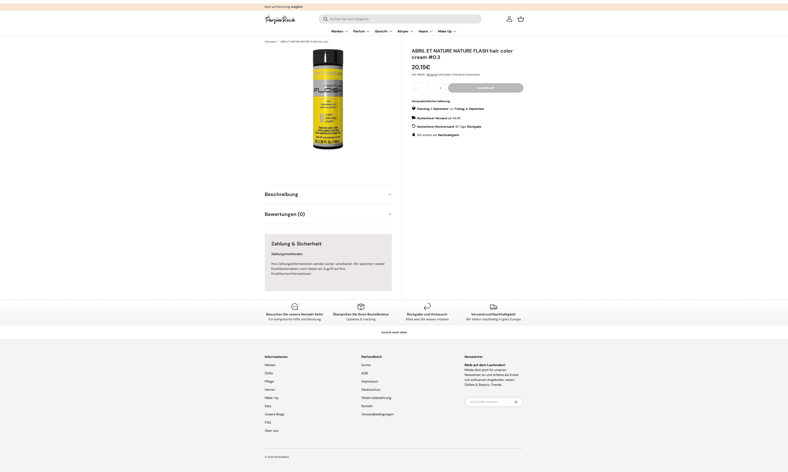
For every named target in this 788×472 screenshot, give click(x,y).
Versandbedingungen (377, 414)
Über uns (271, 430)
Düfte (269, 373)
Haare (423, 31)
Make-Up (272, 398)
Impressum (369, 381)
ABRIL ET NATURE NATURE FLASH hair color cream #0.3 (305, 41)
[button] (520, 18)
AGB (364, 373)
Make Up (445, 31)
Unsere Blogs (274, 414)
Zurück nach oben (394, 332)
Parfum (359, 31)
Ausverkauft (485, 88)
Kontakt (367, 406)
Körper (403, 31)
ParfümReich (281, 457)
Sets (268, 406)
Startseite (270, 41)
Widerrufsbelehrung (376, 398)
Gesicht (381, 31)
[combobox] (400, 19)
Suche (366, 365)
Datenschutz (370, 389)
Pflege (269, 381)
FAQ (268, 422)
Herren (270, 389)
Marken (337, 31)
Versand (431, 74)
